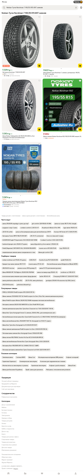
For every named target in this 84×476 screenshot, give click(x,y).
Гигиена (4, 413)
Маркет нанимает (7, 460)
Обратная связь (6, 457)
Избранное (42, 473)
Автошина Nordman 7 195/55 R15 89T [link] (13, 72)
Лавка (25, 473)
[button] (81, 7)
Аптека (4, 423)
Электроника (6, 415)
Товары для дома (7, 421)
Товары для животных (8, 442)
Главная (8, 473)
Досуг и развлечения (8, 405)
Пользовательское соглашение (11, 454)
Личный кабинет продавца (10, 381)
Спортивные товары (8, 439)
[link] (15, 223)
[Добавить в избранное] (39, 17)
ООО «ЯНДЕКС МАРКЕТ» (14, 466)
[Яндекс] (15, 469)
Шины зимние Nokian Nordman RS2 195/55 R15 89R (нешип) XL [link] (62, 136)
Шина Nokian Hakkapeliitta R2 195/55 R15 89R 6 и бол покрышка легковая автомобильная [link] (18, 136)
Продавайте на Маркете (9, 384)
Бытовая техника (7, 410)
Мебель (4, 407)
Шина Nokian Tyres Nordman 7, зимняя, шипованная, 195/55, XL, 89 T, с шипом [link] (61, 73)
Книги (3, 434)
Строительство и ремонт (9, 445)
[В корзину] (39, 65)
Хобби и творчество (8, 429)
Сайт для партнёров (8, 389)
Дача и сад (5, 431)
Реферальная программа (9, 397)
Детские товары (7, 447)
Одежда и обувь (7, 418)
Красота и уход (6, 426)
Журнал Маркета (7, 462)
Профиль (75, 473)
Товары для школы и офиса (10, 437)
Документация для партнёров (11, 386)
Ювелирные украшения (9, 450)
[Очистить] (76, 7)
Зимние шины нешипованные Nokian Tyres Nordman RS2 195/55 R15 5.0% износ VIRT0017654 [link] (19, 202)
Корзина (58, 473)
